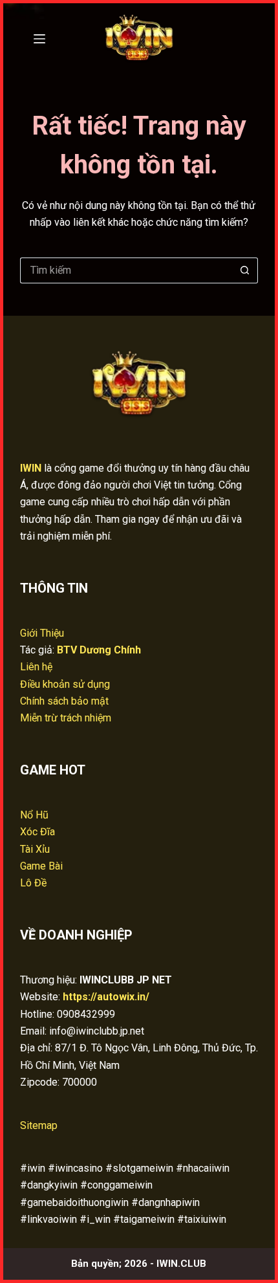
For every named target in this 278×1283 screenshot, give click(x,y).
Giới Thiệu (42, 633)
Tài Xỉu (35, 849)
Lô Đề (33, 883)
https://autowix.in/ (106, 997)
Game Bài (41, 866)
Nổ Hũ (34, 815)
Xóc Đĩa (37, 832)
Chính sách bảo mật (64, 701)
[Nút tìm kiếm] (245, 270)
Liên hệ (36, 667)
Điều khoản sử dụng (65, 684)
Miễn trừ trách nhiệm (65, 718)
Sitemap (39, 1125)
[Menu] (39, 39)
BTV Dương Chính (99, 650)
